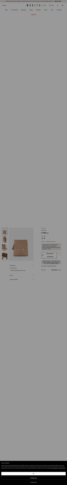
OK (33, 473)
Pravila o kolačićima (54, 468)
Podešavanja (33, 478)
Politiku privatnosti (62, 468)
